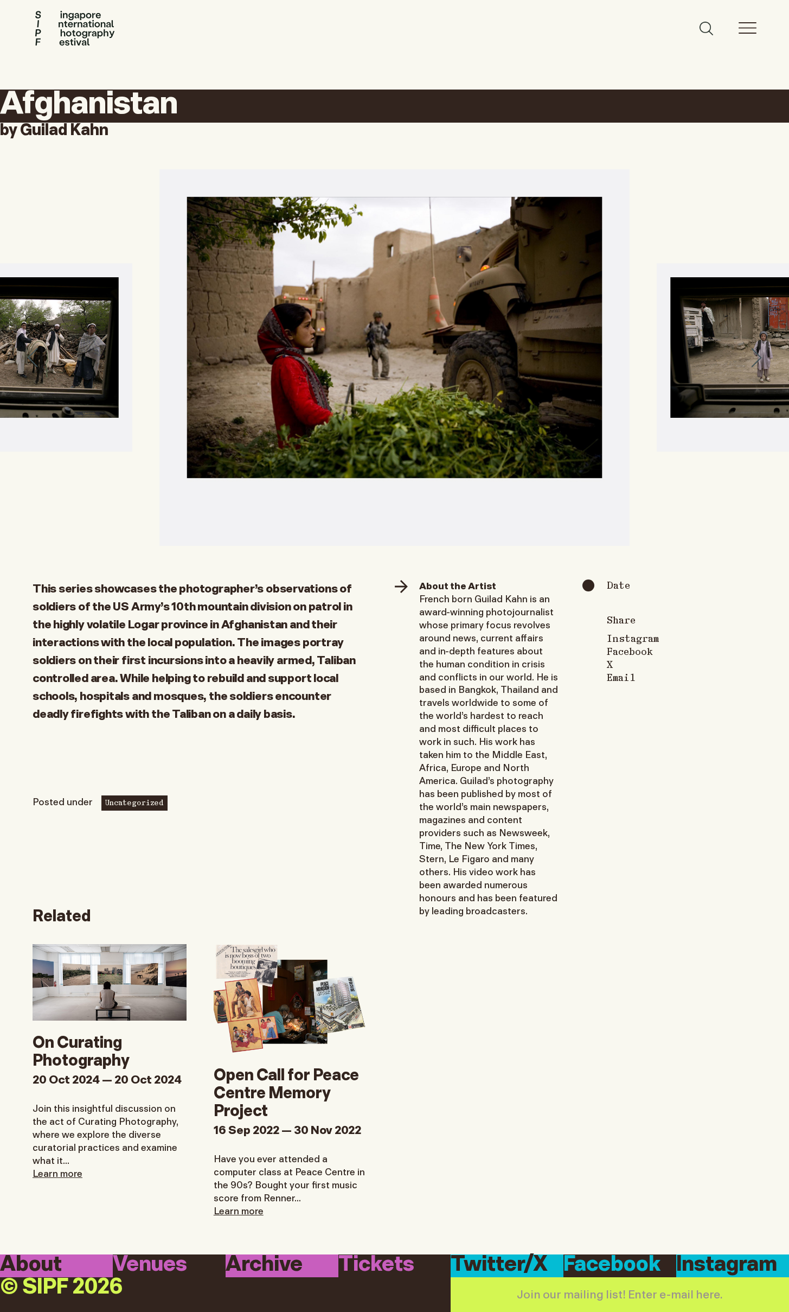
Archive (264, 1265)
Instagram (633, 638)
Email (621, 677)
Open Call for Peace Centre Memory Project (286, 1091)
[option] (394, 357)
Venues (150, 1265)
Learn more (57, 1172)
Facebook (630, 651)
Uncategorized (134, 802)
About (31, 1265)
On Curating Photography (81, 1049)
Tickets (376, 1265)
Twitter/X (499, 1265)
